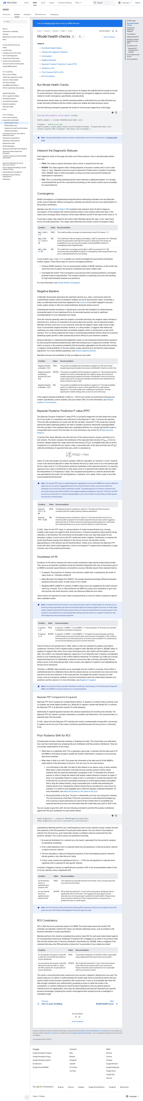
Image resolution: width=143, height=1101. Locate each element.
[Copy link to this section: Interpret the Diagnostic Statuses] (80, 151)
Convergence (47, 56)
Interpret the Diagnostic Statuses (55, 52)
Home (26, 3)
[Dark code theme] (112, 112)
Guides (17, 14)
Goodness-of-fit (48, 68)
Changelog (54, 14)
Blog (71, 1053)
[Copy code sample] (116, 112)
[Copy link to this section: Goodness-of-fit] (60, 557)
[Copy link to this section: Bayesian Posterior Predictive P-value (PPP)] (92, 411)
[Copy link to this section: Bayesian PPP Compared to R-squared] (79, 697)
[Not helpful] (116, 31)
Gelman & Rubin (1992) (60, 209)
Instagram (73, 1060)
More (78, 3)
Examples (27, 14)
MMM (35, 3)
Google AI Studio (112, 1064)
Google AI (112, 1087)
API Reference (40, 14)
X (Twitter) (73, 1067)
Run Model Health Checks (52, 48)
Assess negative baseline (85, 351)
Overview (6, 14)
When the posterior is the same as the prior (80, 791)
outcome (83, 302)
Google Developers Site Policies (81, 1033)
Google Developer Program (42, 1053)
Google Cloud (111, 1071)
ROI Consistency (48, 76)
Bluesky (72, 1056)
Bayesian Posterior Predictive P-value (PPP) (59, 64)
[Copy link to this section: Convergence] (56, 193)
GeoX (43, 3)
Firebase (109, 1060)
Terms (35, 1096)
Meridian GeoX (50, 23)
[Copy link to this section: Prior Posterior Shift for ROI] (72, 735)
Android (109, 1053)
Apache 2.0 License (51, 1033)
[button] (14, 50)
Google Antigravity (112, 1067)
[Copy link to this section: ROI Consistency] (59, 920)
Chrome (109, 1056)
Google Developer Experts (42, 1060)
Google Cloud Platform (97, 1087)
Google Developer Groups (41, 1056)
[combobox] (104, 3)
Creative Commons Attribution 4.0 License (93, 1031)
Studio (51, 3)
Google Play (110, 1074)
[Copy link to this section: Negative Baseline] (61, 291)
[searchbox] (15, 21)
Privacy (42, 1096)
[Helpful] (113, 31)
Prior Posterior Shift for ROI (52, 72)
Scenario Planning (65, 3)
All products (124, 1087)
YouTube (72, 1071)
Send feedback (109, 37)
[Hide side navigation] (27, 1097)
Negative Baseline (49, 60)
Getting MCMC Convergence (69, 283)
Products (47, 31)
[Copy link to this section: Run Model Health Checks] (71, 85)
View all (109, 1078)
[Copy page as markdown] (80, 37)
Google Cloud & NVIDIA (40, 1067)
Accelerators (37, 1064)
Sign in (137, 3)
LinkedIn (72, 1064)
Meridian (12, 2)
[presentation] (104, 440)
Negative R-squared (88, 680)
